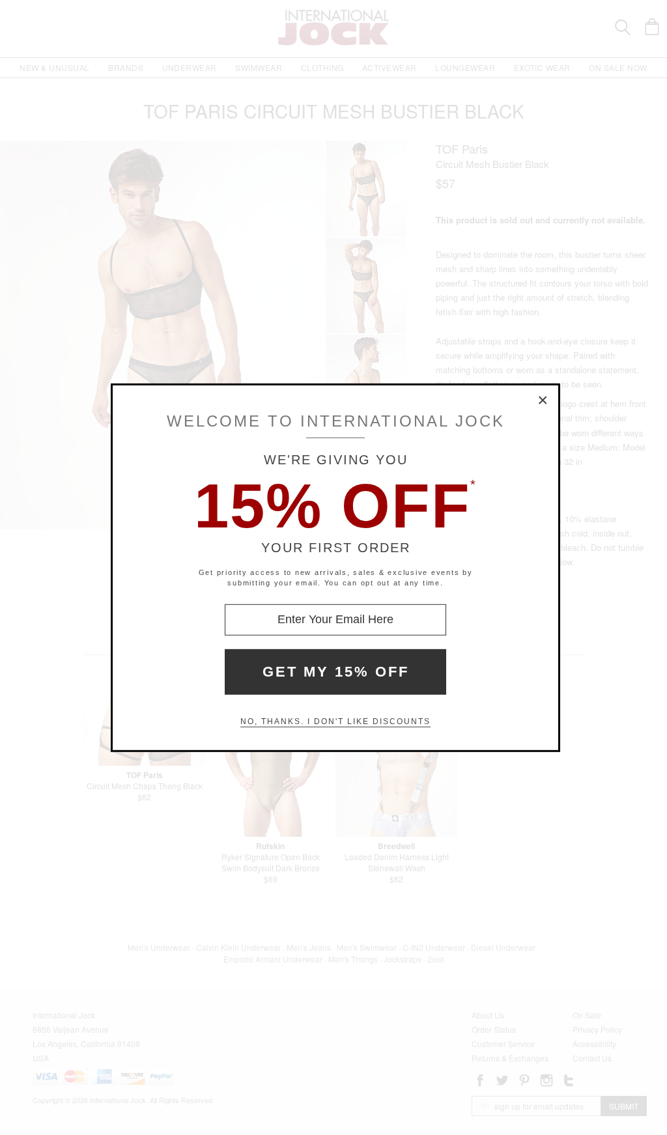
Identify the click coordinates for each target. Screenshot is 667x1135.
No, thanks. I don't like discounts (335, 721)
